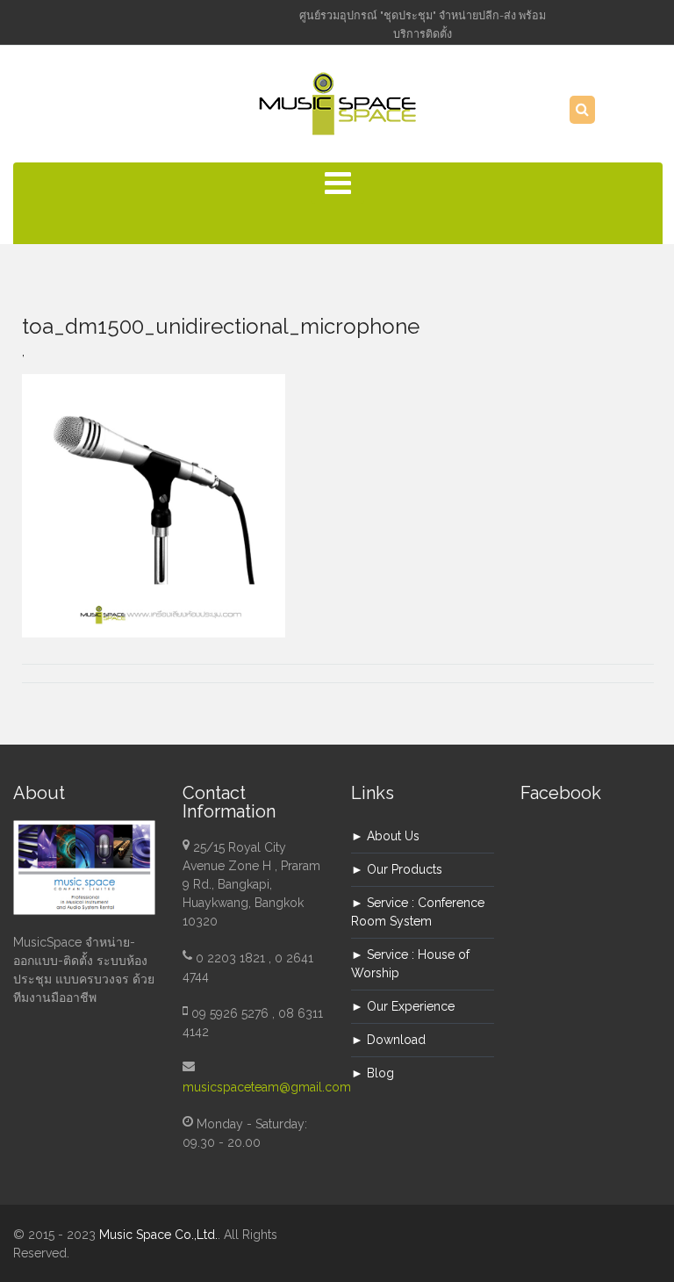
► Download (388, 1040)
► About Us (385, 836)
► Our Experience (403, 1006)
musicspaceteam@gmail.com (267, 1087)
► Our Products (396, 869)
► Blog (372, 1073)
